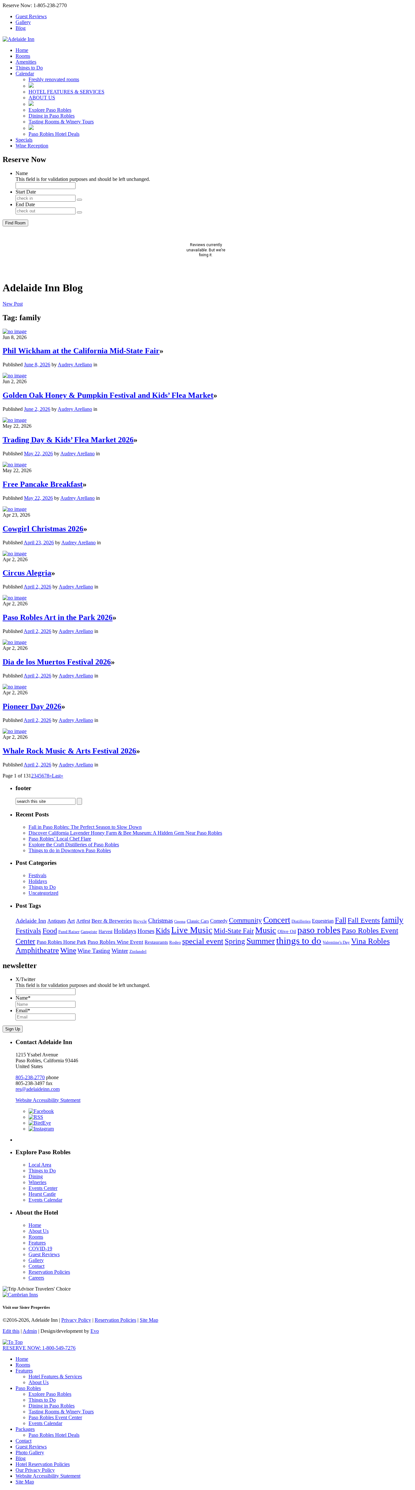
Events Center (43, 1188)
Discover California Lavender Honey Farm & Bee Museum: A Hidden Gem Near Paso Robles (125, 833)
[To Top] (13, 1342)
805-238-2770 (30, 1077)
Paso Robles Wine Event (115, 942)
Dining (36, 1176)
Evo (94, 1331)
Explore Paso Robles (50, 110)
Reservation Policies (49, 1272)
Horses (145, 931)
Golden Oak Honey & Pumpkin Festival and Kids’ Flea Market (108, 395)
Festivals (37, 875)
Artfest (83, 921)
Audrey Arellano (75, 364)
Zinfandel (138, 951)
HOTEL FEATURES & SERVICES (66, 92)
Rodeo (175, 942)
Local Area (40, 1165)
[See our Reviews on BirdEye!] (40, 1123)
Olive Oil (287, 931)
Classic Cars (198, 921)
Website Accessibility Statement (48, 1100)
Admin (30, 1331)
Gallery (23, 22)
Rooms (23, 56)
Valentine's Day (336, 942)
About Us (39, 1231)
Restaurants (156, 942)
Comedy (219, 921)
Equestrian (323, 921)
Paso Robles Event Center (55, 1417)
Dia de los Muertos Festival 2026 (57, 662)
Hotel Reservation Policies (43, 1464)
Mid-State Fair (234, 931)
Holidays (38, 881)
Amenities (26, 62)
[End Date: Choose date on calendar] (79, 212)
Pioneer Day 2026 (32, 706)
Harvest (106, 931)
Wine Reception (32, 145)
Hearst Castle (42, 1194)
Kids (163, 931)
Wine (68, 950)
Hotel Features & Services (55, 1376)
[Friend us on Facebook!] (41, 1111)
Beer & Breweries (111, 921)
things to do (298, 940)
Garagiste (89, 931)
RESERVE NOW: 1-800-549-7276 (39, 1348)
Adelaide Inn (31, 920)
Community (245, 920)
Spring (235, 941)
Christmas (160, 920)
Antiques (56, 921)
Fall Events (364, 920)
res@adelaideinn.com (38, 1089)
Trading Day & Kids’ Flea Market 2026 (68, 440)
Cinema (179, 921)
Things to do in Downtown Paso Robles (70, 850)
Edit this (11, 1331)
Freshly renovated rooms (54, 79)
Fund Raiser (68, 931)
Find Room (15, 223)
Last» (57, 775)
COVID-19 (40, 1248)
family (392, 920)
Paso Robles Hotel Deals (54, 134)
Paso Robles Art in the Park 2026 (58, 617)
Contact (36, 1266)
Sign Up (12, 1029)
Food (49, 931)
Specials (24, 140)
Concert (276, 920)
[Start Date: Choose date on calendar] (79, 200)
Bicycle (140, 921)
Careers (36, 1278)
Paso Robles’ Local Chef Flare (60, 838)
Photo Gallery (30, 1452)
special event (202, 941)
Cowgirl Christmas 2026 (43, 528)
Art (71, 920)
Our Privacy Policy (35, 1470)
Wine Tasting (93, 950)
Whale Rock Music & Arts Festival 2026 (69, 751)
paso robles (318, 930)
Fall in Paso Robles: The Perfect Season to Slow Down (85, 827)
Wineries (37, 1182)
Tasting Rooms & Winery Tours (61, 121)
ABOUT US (42, 97)
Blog (21, 28)
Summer (260, 941)
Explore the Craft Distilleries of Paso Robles (74, 844)
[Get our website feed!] (36, 1117)
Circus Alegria (27, 573)
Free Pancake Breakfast (43, 484)
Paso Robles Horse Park (61, 942)
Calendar (25, 73)
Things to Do (29, 67)
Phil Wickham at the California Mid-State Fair (81, 351)
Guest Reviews (31, 16)
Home (22, 50)
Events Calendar (45, 1200)
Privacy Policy (76, 1320)
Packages (25, 1429)
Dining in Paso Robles (52, 116)
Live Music (191, 930)
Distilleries (301, 921)
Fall (340, 920)
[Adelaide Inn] (18, 39)
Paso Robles (28, 1388)
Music (265, 930)
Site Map (149, 1320)
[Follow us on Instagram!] (41, 1128)
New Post (13, 304)
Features (37, 1242)
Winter (120, 950)
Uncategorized (43, 893)
